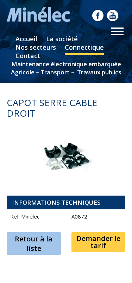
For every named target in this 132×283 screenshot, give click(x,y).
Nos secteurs (35, 47)
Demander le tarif (98, 242)
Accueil (26, 39)
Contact (27, 55)
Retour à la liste (33, 243)
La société (62, 39)
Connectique (84, 47)
